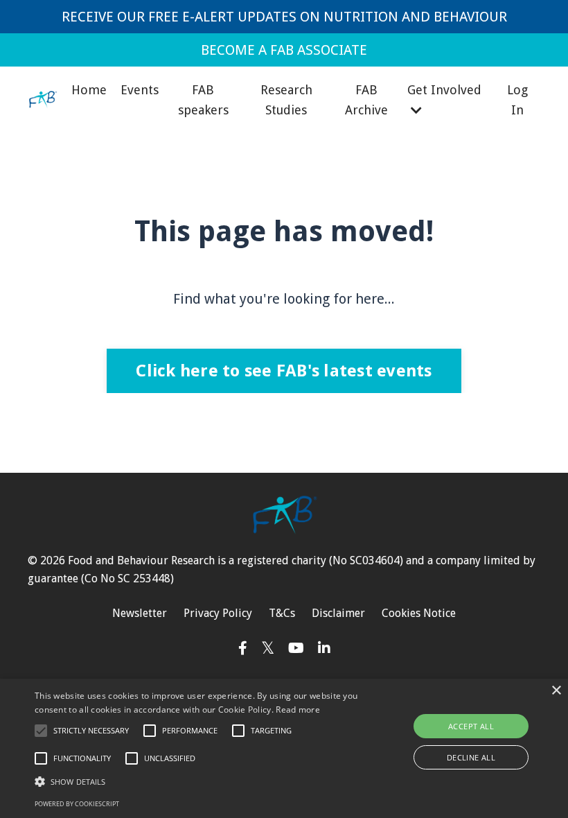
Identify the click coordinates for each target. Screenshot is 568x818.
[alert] (284, 748)
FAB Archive (366, 99)
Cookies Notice (419, 613)
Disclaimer (338, 613)
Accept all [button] (471, 726)
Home (89, 89)
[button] (41, 731)
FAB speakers (203, 99)
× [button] (556, 691)
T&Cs (282, 613)
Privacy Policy (218, 613)
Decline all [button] (471, 757)
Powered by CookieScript (77, 803)
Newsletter (139, 613)
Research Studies (286, 99)
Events (140, 89)
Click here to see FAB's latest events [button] (284, 371)
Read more (298, 709)
